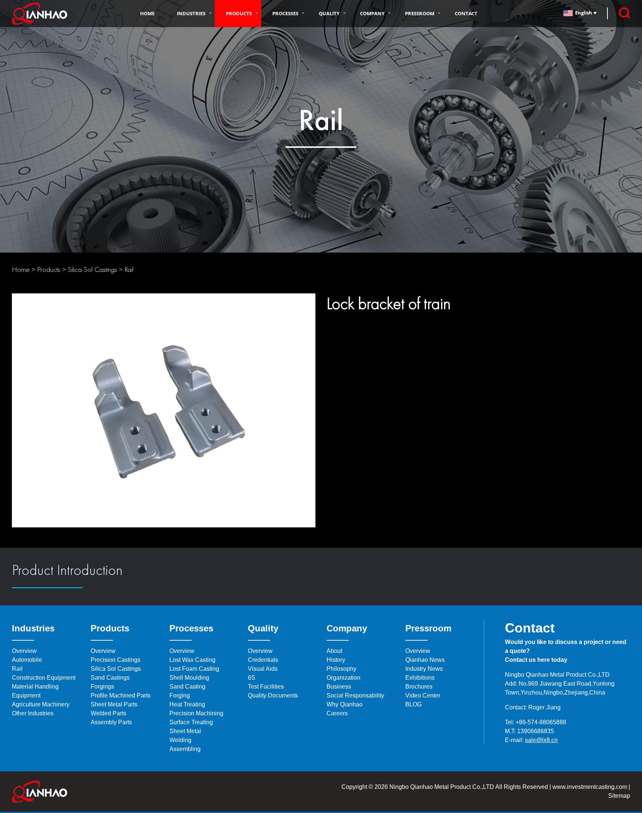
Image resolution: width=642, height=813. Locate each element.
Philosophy (341, 669)
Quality (329, 13)
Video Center (422, 695)
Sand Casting (187, 686)
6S (251, 677)
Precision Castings (115, 660)
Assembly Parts (111, 722)
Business (339, 686)
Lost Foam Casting (194, 669)
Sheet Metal (185, 731)
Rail (128, 269)
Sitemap (619, 796)
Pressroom (419, 13)
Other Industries (33, 713)
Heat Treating (187, 704)
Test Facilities (266, 686)
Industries (191, 13)
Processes (285, 13)
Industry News (424, 669)
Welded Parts (108, 713)
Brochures (418, 686)
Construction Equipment (43, 677)
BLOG (413, 704)
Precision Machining (196, 713)
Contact (466, 13)
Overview (24, 651)
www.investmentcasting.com (589, 787)
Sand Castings (110, 677)
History (336, 660)
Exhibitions (420, 677)
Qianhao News (425, 660)
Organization (343, 677)
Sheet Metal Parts (114, 704)
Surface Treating (191, 722)
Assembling (185, 749)
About (334, 651)
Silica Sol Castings (92, 269)
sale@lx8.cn (541, 740)
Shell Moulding (189, 677)
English (584, 12)
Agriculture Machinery (40, 704)
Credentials (263, 660)
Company (372, 13)
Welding (180, 740)
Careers (337, 713)
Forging (179, 695)
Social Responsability (355, 695)
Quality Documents (273, 695)
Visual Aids (263, 669)
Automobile (27, 660)
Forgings (102, 686)
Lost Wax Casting (192, 660)
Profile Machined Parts (120, 695)
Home (147, 13)
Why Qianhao (345, 704)
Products (239, 13)
